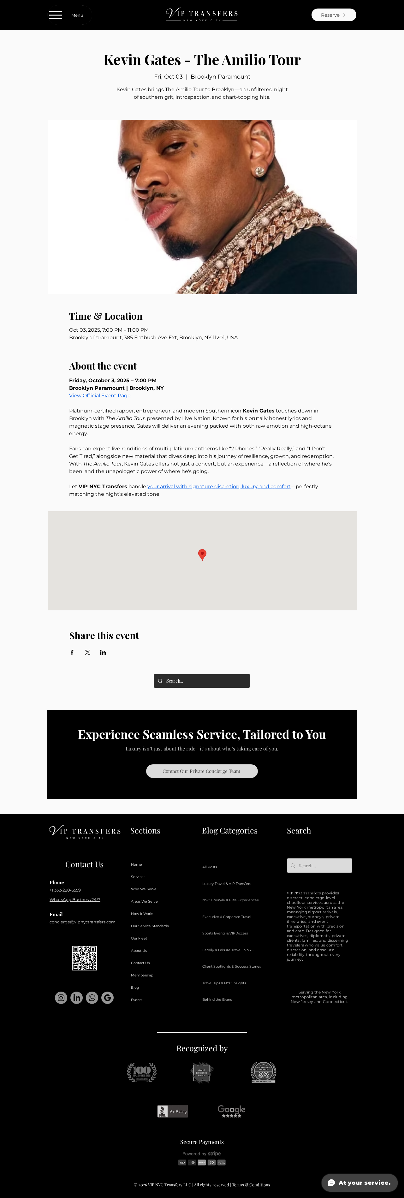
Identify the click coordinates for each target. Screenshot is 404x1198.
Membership (142, 975)
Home (136, 864)
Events (136, 1000)
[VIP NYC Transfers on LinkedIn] (76, 998)
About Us (139, 950)
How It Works (142, 913)
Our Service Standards (150, 926)
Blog (135, 987)
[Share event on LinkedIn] (103, 652)
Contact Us (140, 963)
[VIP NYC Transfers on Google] (107, 998)
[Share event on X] (88, 652)
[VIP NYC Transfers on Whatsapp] (92, 998)
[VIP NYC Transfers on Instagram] (61, 998)
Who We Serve (144, 889)
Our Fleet (139, 938)
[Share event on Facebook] (72, 652)
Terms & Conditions (251, 1184)
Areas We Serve (144, 901)
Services (138, 877)
